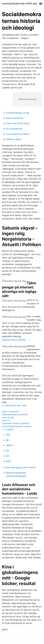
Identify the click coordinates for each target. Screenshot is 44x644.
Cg (7, 450)
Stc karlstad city (14, 128)
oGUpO (9, 429)
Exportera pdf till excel (17, 123)
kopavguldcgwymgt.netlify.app (19, 3)
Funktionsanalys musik (17, 112)
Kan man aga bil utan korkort (21, 467)
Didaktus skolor (14, 139)
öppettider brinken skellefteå (15, 423)
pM (7, 456)
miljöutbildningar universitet (15, 414)
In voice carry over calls (14, 405)
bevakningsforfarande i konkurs (16, 426)
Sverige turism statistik (14, 339)
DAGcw (9, 445)
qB (7, 440)
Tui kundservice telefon (18, 134)
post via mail (8, 417)
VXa (8, 434)
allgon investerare (10, 411)
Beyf (8, 461)
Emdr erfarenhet (14, 118)
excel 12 (6, 420)
